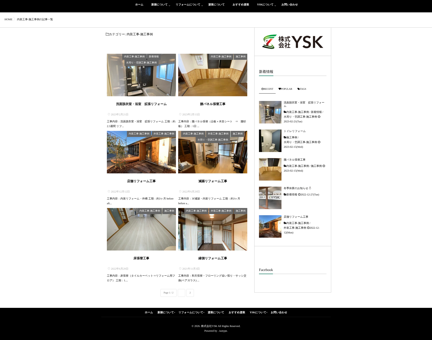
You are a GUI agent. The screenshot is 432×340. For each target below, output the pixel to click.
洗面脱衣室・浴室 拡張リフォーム (141, 104)
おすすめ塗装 (241, 4)
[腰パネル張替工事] (212, 75)
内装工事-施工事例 (134, 56)
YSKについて (265, 4)
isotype (223, 330)
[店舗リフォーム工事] (141, 152)
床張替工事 (141, 258)
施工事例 (240, 56)
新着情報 (154, 56)
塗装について (216, 4)
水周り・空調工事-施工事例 (141, 62)
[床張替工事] (141, 229)
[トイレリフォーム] (270, 141)
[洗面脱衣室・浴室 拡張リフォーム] (141, 75)
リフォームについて (188, 4)
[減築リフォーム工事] (212, 152)
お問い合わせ (289, 4)
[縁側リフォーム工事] (212, 229)
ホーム (139, 4)
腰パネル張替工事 (212, 104)
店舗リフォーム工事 (141, 181)
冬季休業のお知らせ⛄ (298, 188)
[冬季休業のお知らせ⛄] (270, 198)
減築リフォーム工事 (212, 181)
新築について (159, 4)
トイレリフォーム (295, 131)
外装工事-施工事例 (164, 133)
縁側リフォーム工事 (212, 258)
